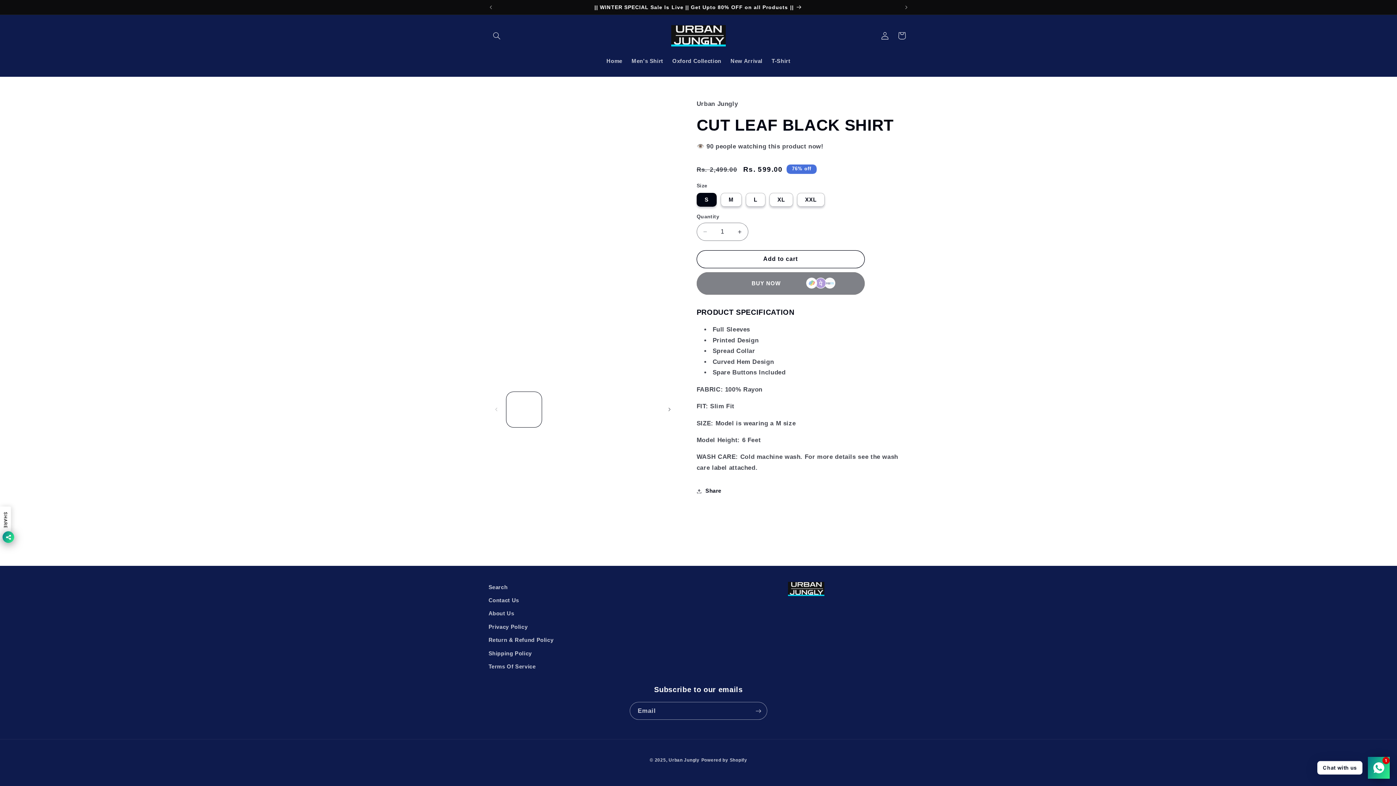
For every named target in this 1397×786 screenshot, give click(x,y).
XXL (811, 200)
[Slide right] (669, 409)
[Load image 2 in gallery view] (563, 409)
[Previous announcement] (491, 7)
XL (781, 200)
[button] (497, 35)
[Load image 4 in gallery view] (641, 409)
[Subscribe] (758, 711)
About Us (501, 613)
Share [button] (713, 491)
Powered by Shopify (724, 760)
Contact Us (504, 600)
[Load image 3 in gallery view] (602, 409)
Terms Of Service (512, 667)
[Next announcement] (906, 7)
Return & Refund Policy (521, 640)
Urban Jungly (684, 760)
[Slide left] (497, 409)
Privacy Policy (508, 627)
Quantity (708, 216)
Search (498, 587)
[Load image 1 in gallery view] (524, 409)
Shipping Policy (510, 653)
